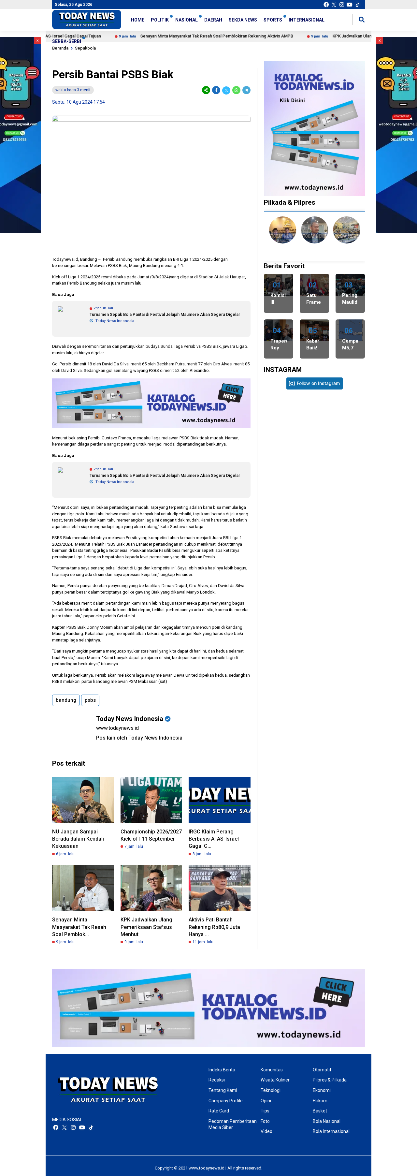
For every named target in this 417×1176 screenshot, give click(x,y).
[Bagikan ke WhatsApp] (236, 90)
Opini (266, 1100)
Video (266, 1131)
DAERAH (213, 19)
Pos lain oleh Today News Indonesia (139, 738)
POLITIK (160, 19)
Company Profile (225, 1100)
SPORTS (273, 19)
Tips (265, 1110)
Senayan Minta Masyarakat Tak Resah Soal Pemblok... (79, 927)
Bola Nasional (326, 1121)
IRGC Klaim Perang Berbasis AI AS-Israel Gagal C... (214, 839)
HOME (137, 19)
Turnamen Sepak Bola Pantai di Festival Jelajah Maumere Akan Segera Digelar (165, 314)
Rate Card (218, 1110)
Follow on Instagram (318, 383)
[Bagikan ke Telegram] (246, 90)
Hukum (320, 1100)
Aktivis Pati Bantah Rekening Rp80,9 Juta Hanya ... (214, 927)
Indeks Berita (221, 1069)
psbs (90, 700)
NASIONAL (186, 19)
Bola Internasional (331, 1131)
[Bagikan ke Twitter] (226, 90)
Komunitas (272, 1069)
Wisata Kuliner (275, 1079)
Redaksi (216, 1079)
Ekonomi (322, 1090)
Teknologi (270, 1090)
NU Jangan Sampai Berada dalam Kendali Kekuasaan (78, 839)
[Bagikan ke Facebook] (216, 90)
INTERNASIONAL (306, 19)
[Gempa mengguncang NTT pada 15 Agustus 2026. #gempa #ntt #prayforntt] (289, 521)
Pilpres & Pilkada (330, 1079)
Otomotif (322, 1069)
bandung (66, 700)
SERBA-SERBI (66, 41)
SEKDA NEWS (243, 19)
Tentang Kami (222, 1090)
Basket (320, 1110)
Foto (265, 1121)
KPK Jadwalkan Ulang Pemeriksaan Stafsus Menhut (146, 927)
